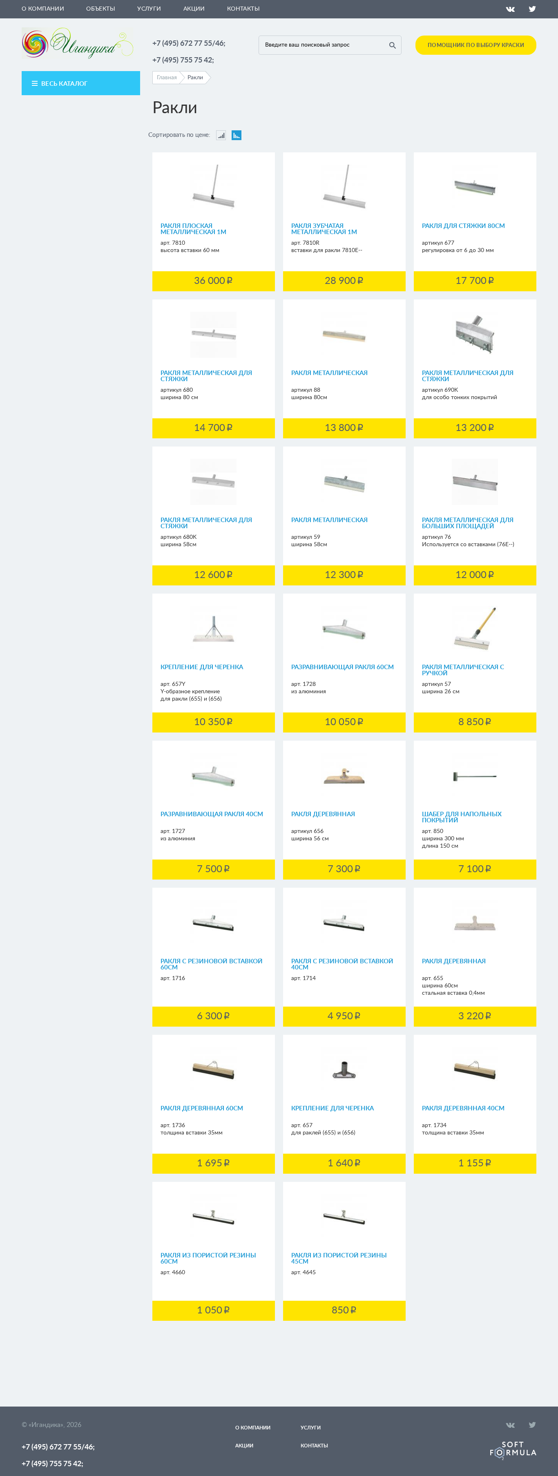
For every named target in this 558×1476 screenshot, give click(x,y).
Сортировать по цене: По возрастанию (221, 135)
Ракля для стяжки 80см (463, 226)
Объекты (100, 9)
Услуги (149, 9)
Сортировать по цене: (179, 135)
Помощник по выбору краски (476, 45)
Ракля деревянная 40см (463, 1108)
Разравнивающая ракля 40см (212, 814)
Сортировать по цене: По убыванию (236, 135)
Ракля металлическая (329, 373)
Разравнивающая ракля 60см (342, 667)
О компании (43, 9)
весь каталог (64, 84)
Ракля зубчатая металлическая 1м (324, 229)
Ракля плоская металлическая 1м (193, 229)
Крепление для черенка (202, 667)
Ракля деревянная (323, 814)
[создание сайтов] (513, 1458)
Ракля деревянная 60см (202, 1108)
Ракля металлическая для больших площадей (467, 523)
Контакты (243, 9)
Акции (194, 9)
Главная (167, 77)
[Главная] (77, 57)
